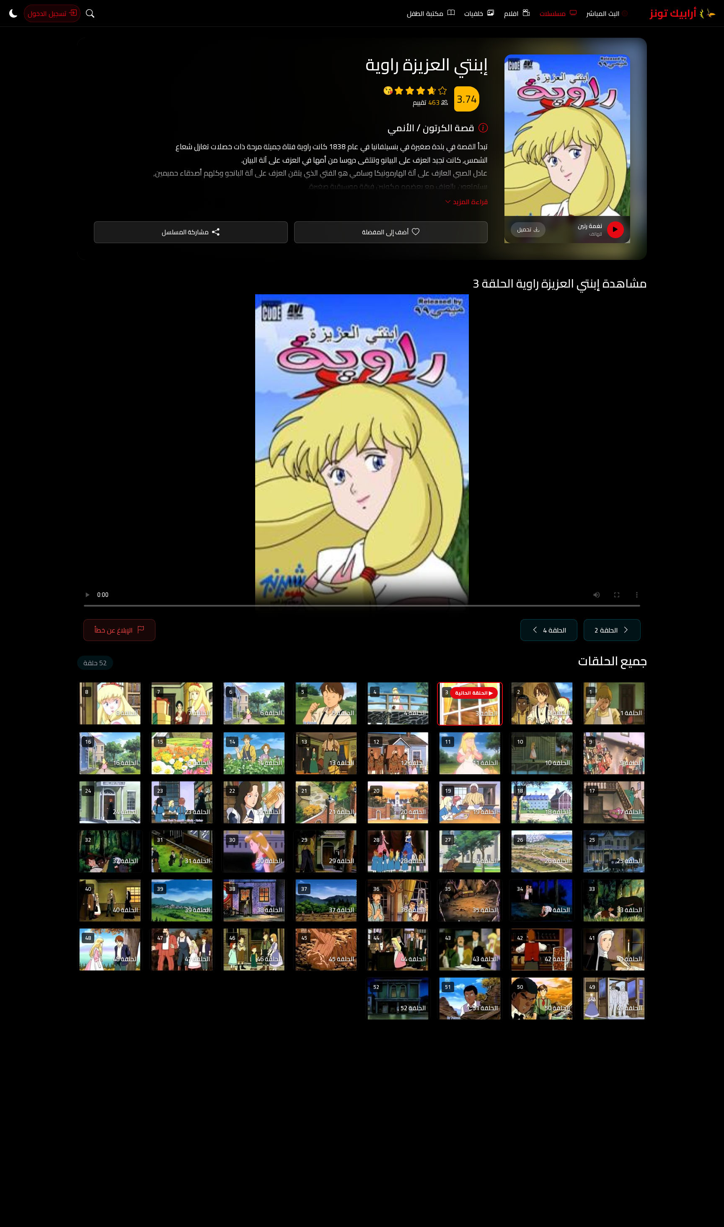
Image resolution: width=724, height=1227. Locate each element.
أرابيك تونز (674, 13)
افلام (511, 13)
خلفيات (473, 13)
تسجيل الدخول (48, 13)
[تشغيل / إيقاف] (615, 229)
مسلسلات (553, 13)
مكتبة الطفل (425, 13)
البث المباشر (603, 13)
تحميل (524, 229)
